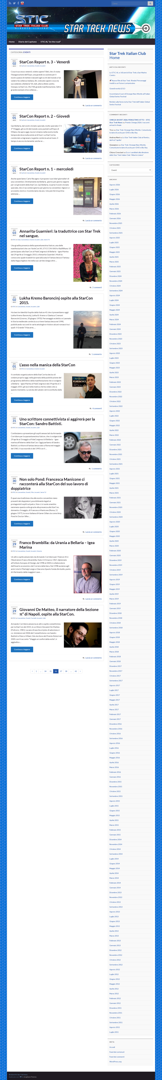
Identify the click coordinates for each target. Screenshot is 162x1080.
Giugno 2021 (114, 478)
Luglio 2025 (114, 242)
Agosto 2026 (114, 185)
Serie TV (47, 240)
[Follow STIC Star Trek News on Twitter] (14, 3)
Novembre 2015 (115, 786)
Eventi (37, 66)
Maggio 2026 (114, 199)
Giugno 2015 (114, 810)
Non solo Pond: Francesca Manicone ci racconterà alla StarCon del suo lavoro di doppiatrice (49, 484)
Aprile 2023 (114, 372)
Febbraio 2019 (115, 603)
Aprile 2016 (114, 762)
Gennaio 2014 (115, 888)
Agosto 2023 (114, 353)
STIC (14, 240)
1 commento (97, 354)
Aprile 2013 (114, 931)
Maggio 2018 (114, 642)
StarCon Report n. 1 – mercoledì (46, 169)
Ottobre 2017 (115, 676)
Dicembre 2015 (115, 782)
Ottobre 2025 (115, 228)
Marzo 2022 (114, 435)
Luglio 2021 (114, 473)
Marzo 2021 (114, 493)
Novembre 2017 (115, 671)
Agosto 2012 (114, 969)
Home (12, 41)
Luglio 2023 (114, 358)
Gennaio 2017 (115, 719)
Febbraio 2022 (115, 440)
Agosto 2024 (114, 295)
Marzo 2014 (114, 878)
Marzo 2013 (114, 936)
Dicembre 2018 (115, 613)
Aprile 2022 (114, 430)
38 (66, 671)
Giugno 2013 (114, 921)
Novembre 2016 (115, 729)
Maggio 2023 (114, 368)
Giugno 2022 (114, 421)
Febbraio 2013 (115, 940)
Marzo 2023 (114, 377)
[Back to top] (156, 1074)
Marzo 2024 (114, 319)
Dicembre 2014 (115, 839)
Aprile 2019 (114, 594)
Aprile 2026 (114, 204)
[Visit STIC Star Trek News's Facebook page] (18, 3)
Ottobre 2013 (115, 902)
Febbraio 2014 (115, 883)
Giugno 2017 (114, 695)
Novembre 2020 (115, 507)
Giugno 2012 (114, 979)
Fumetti (33, 618)
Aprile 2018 (114, 647)
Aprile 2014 (114, 873)
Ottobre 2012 (115, 960)
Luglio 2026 (114, 189)
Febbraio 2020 (115, 551)
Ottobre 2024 (115, 286)
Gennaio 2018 (115, 661)
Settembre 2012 (116, 965)
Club (18, 240)
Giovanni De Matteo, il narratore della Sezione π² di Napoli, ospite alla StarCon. (59, 611)
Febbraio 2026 (115, 213)
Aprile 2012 (114, 989)
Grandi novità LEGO (117, 88)
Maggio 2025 (114, 252)
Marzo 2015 (114, 825)
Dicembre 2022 (115, 392)
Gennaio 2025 (115, 271)
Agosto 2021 (114, 469)
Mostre (39, 551)
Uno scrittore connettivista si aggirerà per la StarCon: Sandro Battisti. (57, 421)
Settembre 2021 (116, 464)
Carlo (23, 66)
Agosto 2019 (114, 579)
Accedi (112, 1047)
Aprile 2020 (114, 541)
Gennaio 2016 (115, 777)
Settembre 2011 (116, 1022)
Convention (31, 66)
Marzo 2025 (114, 262)
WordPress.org (115, 1061)
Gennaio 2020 (115, 555)
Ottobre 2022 (115, 401)
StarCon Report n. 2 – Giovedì (44, 116)
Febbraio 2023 (115, 382)
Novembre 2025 (115, 223)
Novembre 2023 (115, 339)
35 (51, 671)
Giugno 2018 (114, 637)
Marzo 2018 (114, 652)
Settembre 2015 (116, 796)
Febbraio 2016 (115, 772)
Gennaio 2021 (115, 502)
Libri (41, 240)
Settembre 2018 (116, 628)
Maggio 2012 (114, 984)
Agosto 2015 (114, 801)
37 (61, 671)
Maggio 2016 (114, 758)
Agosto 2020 (114, 522)
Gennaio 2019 (115, 608)
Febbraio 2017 (115, 714)
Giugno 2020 (114, 531)
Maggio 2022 (114, 425)
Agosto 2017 (114, 685)
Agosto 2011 (114, 1027)
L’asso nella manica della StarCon (47, 364)
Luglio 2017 (114, 690)
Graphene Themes (30, 1077)
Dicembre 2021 (115, 449)
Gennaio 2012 (115, 1003)
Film (32, 492)
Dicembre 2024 (115, 276)
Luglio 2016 (114, 748)
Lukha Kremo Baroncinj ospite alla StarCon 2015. (56, 300)
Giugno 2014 (114, 863)
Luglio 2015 (114, 806)
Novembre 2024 (115, 281)
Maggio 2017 (114, 700)
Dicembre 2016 (115, 724)
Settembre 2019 (116, 575)
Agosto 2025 (114, 238)
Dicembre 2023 (115, 334)
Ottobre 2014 (115, 849)
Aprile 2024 (114, 315)
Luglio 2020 (114, 526)
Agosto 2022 (114, 411)
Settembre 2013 (116, 907)
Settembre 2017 (116, 680)
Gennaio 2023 (115, 387)
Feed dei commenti (116, 1057)
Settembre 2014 (116, 854)
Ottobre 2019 (115, 570)
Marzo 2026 (114, 209)
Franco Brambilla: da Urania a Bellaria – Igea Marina (57, 544)
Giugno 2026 (114, 194)
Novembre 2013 (115, 897)
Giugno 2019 (114, 584)
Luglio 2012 (114, 974)
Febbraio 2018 (115, 656)
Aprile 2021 (114, 488)
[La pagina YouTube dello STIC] (22, 3)
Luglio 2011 (114, 1032)
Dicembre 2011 (115, 1008)
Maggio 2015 (114, 815)
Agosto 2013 (114, 912)
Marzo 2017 (114, 709)
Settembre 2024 (116, 291)
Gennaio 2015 (115, 835)
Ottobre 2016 (115, 733)
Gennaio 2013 (115, 945)
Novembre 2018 (115, 618)
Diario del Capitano (27, 41)
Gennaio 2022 (115, 445)
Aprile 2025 (114, 257)
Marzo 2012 (114, 993)
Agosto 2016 (114, 743)
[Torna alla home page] (81, 23)
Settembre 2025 (116, 233)
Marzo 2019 (114, 599)
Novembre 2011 (115, 1013)
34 (45, 671)
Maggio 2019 (114, 589)
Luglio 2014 (114, 859)
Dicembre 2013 (115, 892)
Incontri (42, 66)
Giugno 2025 (114, 247)
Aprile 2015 (114, 820)
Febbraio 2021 (115, 498)
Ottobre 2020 (115, 512)
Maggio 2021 (114, 483)
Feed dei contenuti (116, 1052)
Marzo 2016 (114, 767)
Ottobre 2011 (115, 1018)
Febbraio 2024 (115, 324)
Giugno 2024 (114, 305)
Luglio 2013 (114, 916)
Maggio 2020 (114, 536)
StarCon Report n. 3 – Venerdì (44, 62)
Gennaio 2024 (115, 329)
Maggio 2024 (114, 310)
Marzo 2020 (114, 546)
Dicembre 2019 (115, 560)
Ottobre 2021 (115, 459)
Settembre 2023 (116, 348)
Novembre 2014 (115, 844)
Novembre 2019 (115, 565)
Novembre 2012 (115, 955)
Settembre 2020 (116, 517)
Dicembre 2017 (115, 666)
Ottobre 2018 (115, 623)
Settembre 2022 (116, 406)
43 (76, 671)
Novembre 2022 (115, 396)
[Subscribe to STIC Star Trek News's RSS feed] (10, 3)
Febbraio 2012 (115, 998)
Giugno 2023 (114, 363)
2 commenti (97, 287)
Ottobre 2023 (115, 343)
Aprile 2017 (114, 705)
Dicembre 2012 (115, 950)
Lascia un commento (93, 105)
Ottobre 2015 (115, 791)
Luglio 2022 (114, 416)
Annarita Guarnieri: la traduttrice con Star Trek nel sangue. (59, 233)
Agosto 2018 (114, 632)
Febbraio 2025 (115, 266)
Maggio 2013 (114, 926)
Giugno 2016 (114, 753)
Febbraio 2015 (115, 830)
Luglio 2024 (114, 300)
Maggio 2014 (114, 868)
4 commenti (97, 408)
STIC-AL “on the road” (51, 41)
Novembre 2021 (115, 454)
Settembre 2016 (116, 738)
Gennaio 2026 (115, 218)
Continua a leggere (22, 97)
